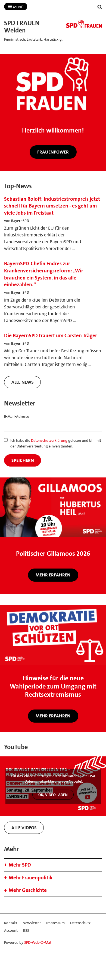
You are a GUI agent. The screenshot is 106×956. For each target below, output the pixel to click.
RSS (26, 930)
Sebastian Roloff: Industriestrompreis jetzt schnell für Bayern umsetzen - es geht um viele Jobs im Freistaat (52, 206)
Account (11, 930)
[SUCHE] (99, 7)
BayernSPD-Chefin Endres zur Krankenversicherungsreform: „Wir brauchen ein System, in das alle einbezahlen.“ (43, 274)
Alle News (22, 382)
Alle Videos (24, 828)
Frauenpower (53, 152)
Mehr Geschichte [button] (28, 890)
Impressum (55, 922)
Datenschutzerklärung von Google (52, 781)
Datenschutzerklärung (49, 440)
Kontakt (10, 922)
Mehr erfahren (53, 575)
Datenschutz (80, 922)
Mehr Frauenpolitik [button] (30, 877)
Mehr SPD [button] (20, 864)
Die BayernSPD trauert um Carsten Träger (50, 335)
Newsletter (32, 922)
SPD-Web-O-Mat (37, 942)
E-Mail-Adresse (16, 416)
